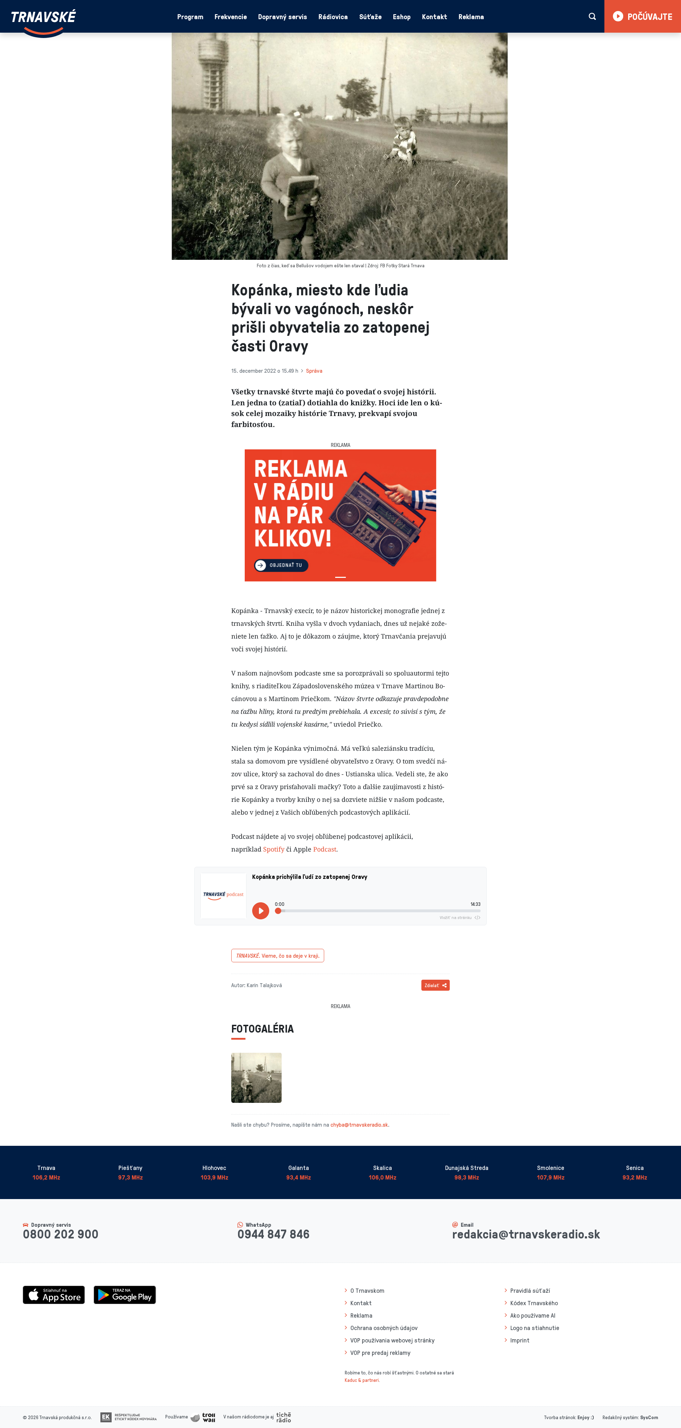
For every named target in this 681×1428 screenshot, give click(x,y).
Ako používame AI (532, 1315)
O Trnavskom (367, 1290)
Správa (314, 370)
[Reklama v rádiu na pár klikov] (340, 515)
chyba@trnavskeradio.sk (359, 1124)
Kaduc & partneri (362, 1380)
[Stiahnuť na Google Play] (125, 1294)
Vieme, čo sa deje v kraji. (278, 955)
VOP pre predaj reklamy (380, 1352)
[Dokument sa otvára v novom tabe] (128, 1416)
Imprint (520, 1340)
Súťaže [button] (370, 16)
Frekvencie (231, 16)
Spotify (273, 849)
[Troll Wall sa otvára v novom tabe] (202, 1416)
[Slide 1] (340, 577)
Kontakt (434, 16)
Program (190, 16)
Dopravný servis (282, 16)
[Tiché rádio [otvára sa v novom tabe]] (283, 1416)
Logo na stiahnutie (534, 1327)
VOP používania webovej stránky (392, 1340)
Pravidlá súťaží (530, 1290)
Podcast (324, 849)
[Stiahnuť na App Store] (54, 1294)
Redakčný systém (620, 1417)
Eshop (402, 16)
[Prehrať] (260, 910)
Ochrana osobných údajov (383, 1327)
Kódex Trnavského (534, 1302)
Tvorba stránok (559, 1417)
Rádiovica (333, 16)
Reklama (471, 16)
